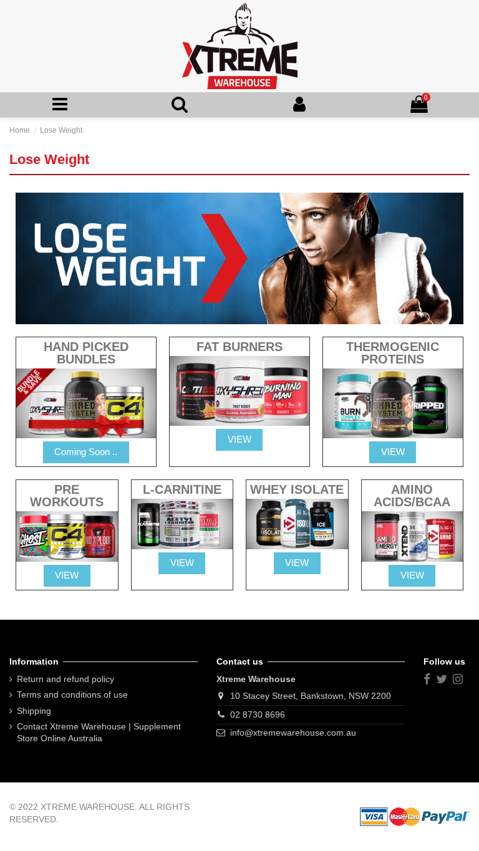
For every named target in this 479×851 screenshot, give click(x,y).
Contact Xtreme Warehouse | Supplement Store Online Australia (99, 732)
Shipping (34, 711)
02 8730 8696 (257, 714)
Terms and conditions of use (72, 695)
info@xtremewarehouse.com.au (293, 733)
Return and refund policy (65, 679)
